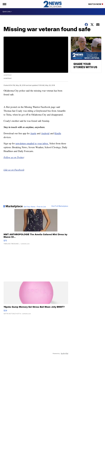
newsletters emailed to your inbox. (32, 143)
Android (45, 133)
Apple (33, 133)
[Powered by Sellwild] (64, 353)
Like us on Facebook (14, 169)
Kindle (57, 133)
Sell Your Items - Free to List (35, 207)
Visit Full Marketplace (59, 206)
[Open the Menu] (4, 4)
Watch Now (95, 4)
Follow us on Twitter (14, 157)
